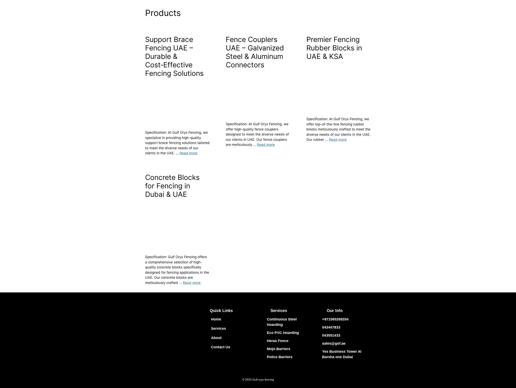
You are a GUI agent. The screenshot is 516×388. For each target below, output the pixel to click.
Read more (188, 153)
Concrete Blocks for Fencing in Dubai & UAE (172, 185)
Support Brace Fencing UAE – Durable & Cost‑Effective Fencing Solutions (174, 56)
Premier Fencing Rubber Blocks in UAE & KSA (334, 47)
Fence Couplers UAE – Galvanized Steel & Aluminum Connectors (255, 52)
